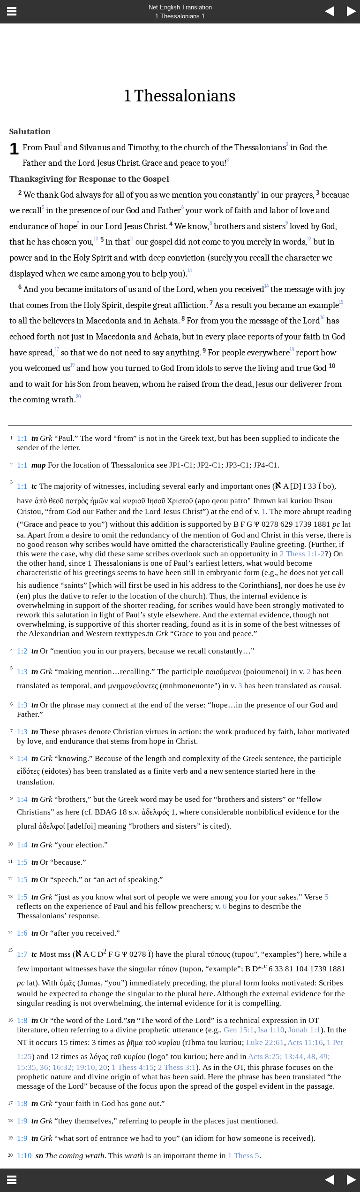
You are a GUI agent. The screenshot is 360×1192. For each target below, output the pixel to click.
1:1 (22, 438)
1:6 (22, 933)
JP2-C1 (209, 465)
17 (57, 349)
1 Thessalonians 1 (180, 16)
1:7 (22, 954)
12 (309, 239)
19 (72, 365)
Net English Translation (180, 7)
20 (78, 396)
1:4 (22, 758)
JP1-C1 (181, 465)
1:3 (22, 671)
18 (292, 349)
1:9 (22, 1120)
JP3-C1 (237, 465)
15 (341, 302)
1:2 (22, 650)
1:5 (22, 862)
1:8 (22, 1020)
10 (96, 239)
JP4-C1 (266, 465)
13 (190, 271)
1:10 (24, 1155)
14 (266, 286)
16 (322, 318)
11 (132, 239)
